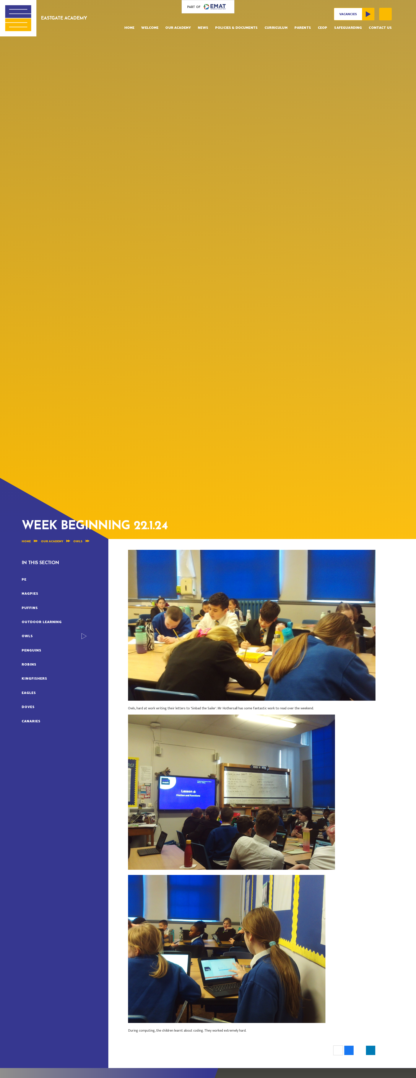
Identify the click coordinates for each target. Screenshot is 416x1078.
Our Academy (52, 541)
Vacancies (348, 14)
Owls (78, 541)
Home (26, 541)
